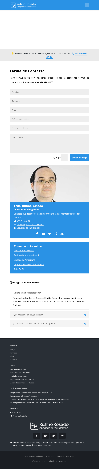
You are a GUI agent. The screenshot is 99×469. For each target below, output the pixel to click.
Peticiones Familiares (24, 250)
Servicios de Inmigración (28, 227)
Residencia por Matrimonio (27, 255)
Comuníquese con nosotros (30, 224)
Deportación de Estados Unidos (29, 264)
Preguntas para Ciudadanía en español (24, 396)
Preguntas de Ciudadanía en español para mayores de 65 (31, 393)
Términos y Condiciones (41, 461)
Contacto (13, 360)
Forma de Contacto (19, 416)
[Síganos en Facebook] (37, 234)
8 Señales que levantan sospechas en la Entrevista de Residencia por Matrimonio (39, 399)
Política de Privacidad (59, 461)
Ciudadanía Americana (24, 259)
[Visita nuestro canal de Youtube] (43, 234)
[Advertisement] (49, 30)
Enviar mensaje (79, 157)
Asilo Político (20, 269)
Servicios (13, 353)
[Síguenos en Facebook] (36, 436)
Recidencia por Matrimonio (20, 373)
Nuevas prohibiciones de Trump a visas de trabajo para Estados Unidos (36, 403)
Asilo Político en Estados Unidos (22, 383)
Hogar (12, 349)
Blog (12, 356)
